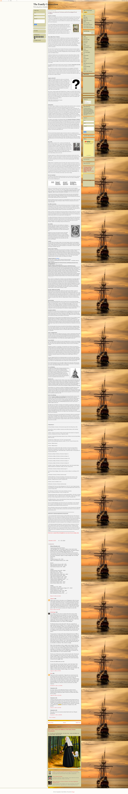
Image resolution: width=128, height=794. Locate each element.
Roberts (85, 61)
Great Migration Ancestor (88, 47)
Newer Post (50, 722)
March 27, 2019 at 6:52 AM (55, 595)
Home (64, 722)
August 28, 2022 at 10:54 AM (55, 695)
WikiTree (90, 155)
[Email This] (60, 540)
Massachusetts (86, 55)
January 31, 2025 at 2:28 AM (55, 707)
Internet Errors (86, 50)
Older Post (78, 722)
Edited (85, 44)
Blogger (73, 791)
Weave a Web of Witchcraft (88, 24)
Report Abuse (86, 74)
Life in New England (87, 52)
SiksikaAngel (52, 612)
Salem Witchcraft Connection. (88, 63)
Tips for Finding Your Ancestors (88, 27)
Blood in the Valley (86, 22)
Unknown (52, 598)
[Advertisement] (102, 176)
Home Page (85, 17)
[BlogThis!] (61, 540)
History (85, 49)
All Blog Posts (86, 18)
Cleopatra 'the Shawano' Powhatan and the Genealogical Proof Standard (65, 771)
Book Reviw (85, 42)
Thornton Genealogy (87, 66)
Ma (84, 53)
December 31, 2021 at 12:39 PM (56, 685)
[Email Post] (59, 540)
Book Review (86, 41)
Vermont (85, 69)
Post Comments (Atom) (66, 726)
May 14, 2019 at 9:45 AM (55, 609)
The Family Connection (45, 4)
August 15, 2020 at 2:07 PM (55, 670)
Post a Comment (52, 717)
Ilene (51, 673)
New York (85, 60)
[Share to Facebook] (63, 540)
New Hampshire (86, 58)
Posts (86, 101)
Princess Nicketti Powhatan (57, 776)
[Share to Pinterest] (64, 540)
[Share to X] (62, 540)
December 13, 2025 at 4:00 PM (56, 714)
